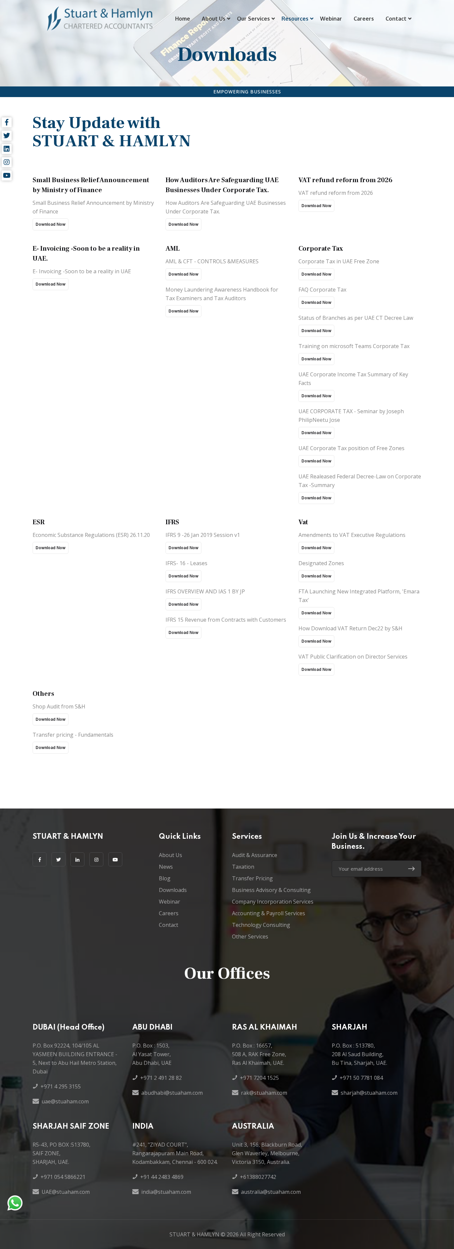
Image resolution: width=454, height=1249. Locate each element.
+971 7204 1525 (259, 1077)
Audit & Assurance (254, 855)
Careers (364, 18)
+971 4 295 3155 (61, 1086)
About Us (213, 18)
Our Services (253, 18)
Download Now (50, 224)
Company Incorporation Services (272, 901)
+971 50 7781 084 (361, 1077)
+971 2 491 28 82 (161, 1077)
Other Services (250, 936)
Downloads (173, 890)
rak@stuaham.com (264, 1092)
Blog (164, 878)
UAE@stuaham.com (66, 1191)
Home (182, 18)
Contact (396, 18)
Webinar (331, 18)
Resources (295, 18)
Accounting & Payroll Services (268, 913)
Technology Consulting (261, 925)
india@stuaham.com (166, 1191)
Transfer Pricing (252, 878)
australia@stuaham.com (271, 1191)
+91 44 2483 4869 (161, 1177)
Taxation (243, 866)
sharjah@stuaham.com (369, 1092)
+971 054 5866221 (63, 1177)
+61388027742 (258, 1177)
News (166, 866)
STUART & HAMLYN (194, 1234)
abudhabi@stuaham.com (172, 1092)
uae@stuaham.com (65, 1101)
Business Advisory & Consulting (271, 890)
